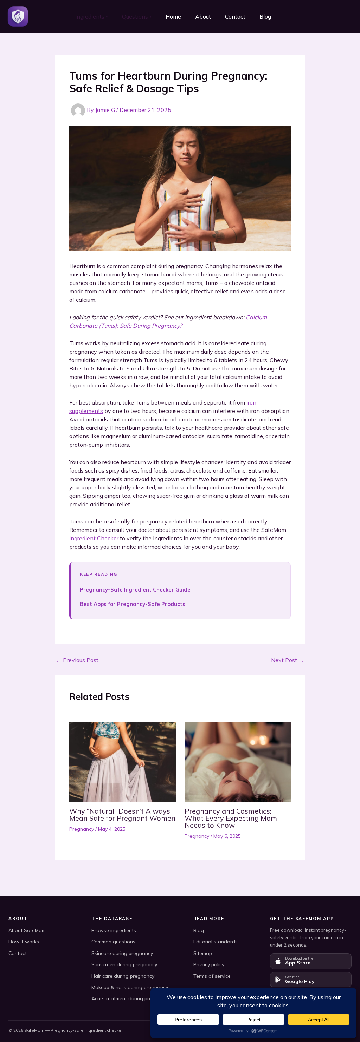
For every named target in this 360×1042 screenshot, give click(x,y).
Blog (265, 16)
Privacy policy (208, 964)
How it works (23, 942)
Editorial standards (215, 942)
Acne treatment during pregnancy (130, 998)
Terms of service (212, 976)
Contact (235, 16)
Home (173, 16)
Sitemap (202, 953)
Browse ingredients (113, 930)
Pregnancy (81, 829)
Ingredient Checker (93, 538)
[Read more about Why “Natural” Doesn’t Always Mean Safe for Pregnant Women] (122, 761)
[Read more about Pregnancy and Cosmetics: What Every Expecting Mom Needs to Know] (238, 761)
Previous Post (77, 660)
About (203, 16)
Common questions (113, 942)
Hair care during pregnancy (122, 976)
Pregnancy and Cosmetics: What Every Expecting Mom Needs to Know (231, 818)
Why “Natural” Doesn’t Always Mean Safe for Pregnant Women (122, 814)
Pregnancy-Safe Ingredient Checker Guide (135, 589)
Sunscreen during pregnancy (124, 964)
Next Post (287, 660)
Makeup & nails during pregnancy (129, 987)
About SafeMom (27, 930)
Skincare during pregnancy (122, 953)
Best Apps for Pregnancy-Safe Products (132, 604)
